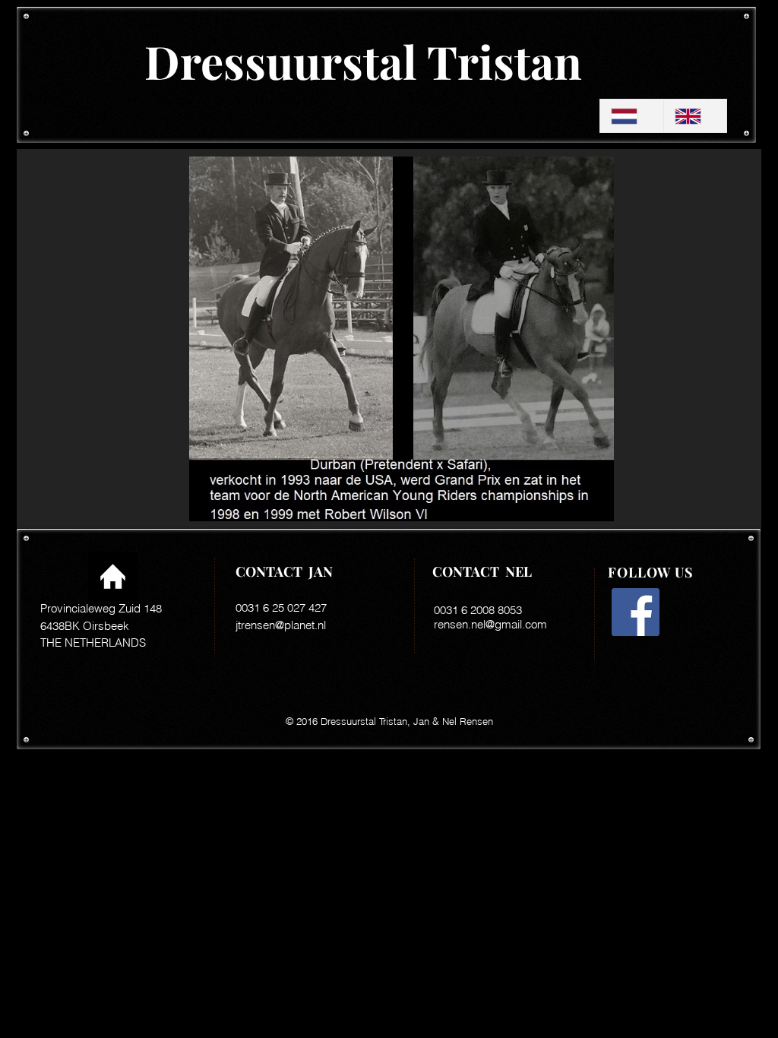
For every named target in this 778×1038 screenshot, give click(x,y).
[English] (695, 116)
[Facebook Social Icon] (635, 612)
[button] (401, 339)
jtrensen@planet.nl (281, 625)
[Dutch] (631, 116)
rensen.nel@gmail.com (490, 624)
